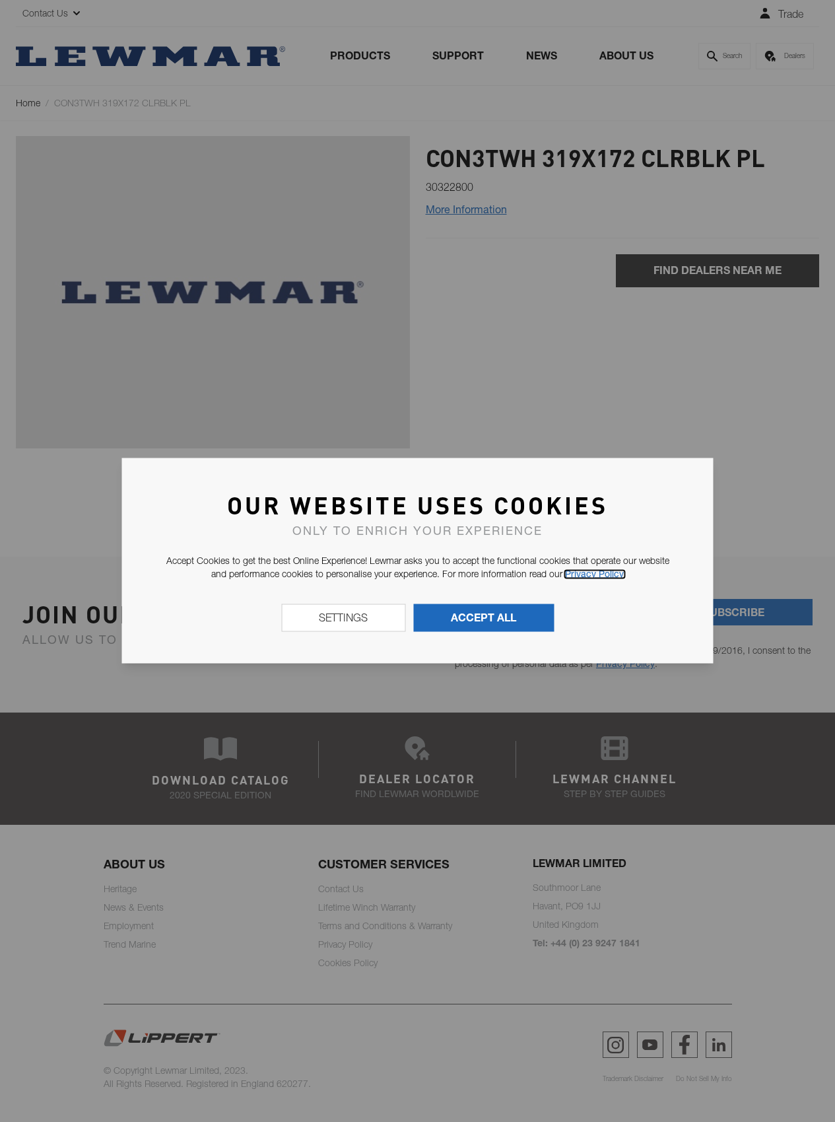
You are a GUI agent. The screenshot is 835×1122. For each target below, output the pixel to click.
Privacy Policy (594, 574)
